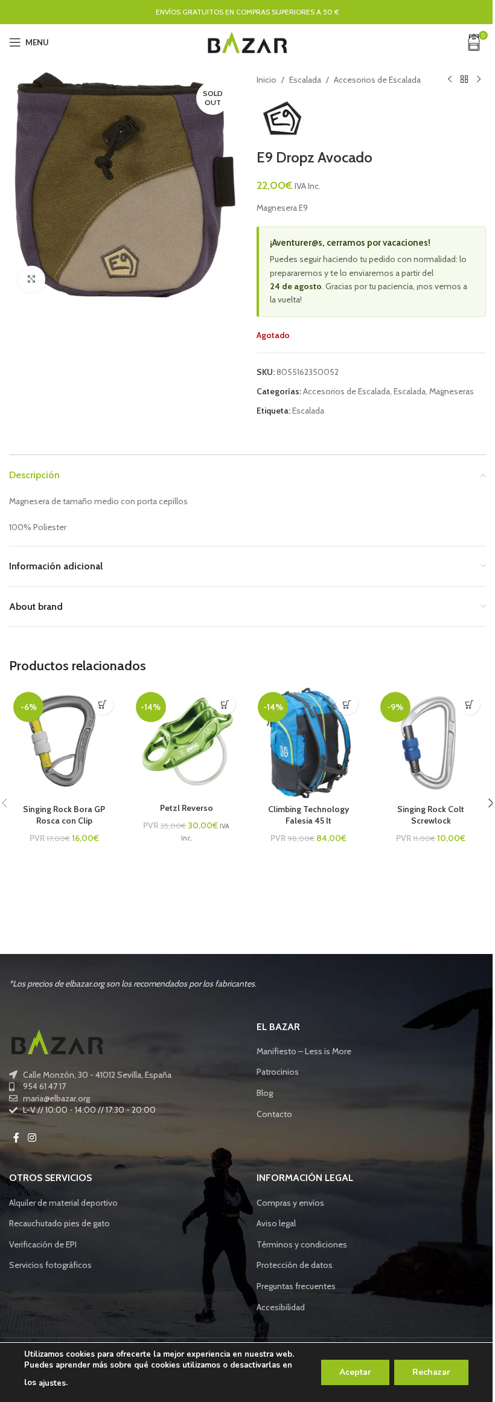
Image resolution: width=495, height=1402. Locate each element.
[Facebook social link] (16, 1137)
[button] (102, 704)
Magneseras (451, 391)
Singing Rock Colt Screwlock (430, 815)
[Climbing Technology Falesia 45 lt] (309, 743)
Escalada (305, 79)
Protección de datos (295, 1265)
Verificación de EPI (43, 1244)
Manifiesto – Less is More (304, 1051)
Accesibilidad (281, 1307)
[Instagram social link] (32, 1137)
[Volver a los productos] (464, 79)
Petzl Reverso (186, 807)
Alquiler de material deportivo (63, 1202)
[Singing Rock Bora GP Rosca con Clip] (64, 743)
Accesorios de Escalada (377, 79)
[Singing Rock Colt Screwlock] (431, 743)
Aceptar (355, 1372)
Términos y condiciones (302, 1244)
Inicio (266, 79)
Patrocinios (278, 1071)
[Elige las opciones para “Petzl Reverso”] (224, 704)
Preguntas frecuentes (296, 1286)
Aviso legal (276, 1223)
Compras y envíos (290, 1202)
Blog (265, 1092)
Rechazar (431, 1372)
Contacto (274, 1114)
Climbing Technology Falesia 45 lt (308, 815)
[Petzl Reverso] (187, 742)
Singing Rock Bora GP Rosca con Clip (64, 815)
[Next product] (478, 79)
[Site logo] (247, 41)
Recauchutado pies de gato (59, 1223)
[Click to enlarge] (31, 279)
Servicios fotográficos (50, 1265)
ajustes (52, 1383)
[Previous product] (449, 79)
